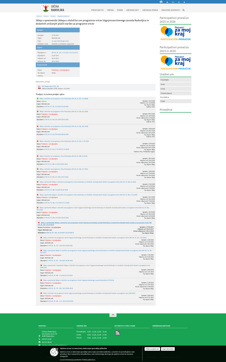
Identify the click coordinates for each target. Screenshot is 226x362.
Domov (39, 16)
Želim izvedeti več (152, 349)
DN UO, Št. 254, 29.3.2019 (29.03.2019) (57, 218)
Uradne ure (82, 326)
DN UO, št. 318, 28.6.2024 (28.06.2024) (56, 134)
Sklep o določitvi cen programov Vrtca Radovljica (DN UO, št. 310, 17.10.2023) (64, 141)
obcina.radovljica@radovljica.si (54, 345)
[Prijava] (184, 2)
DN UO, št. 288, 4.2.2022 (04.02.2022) (56, 164)
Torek (163, 84)
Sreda (163, 89)
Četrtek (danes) (166, 93)
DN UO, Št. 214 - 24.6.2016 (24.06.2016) (61, 246)
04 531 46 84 (46, 342)
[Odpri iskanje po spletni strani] (183, 10)
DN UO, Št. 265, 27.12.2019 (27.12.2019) (57, 203)
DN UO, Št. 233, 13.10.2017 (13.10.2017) (65, 53)
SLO (173, 2)
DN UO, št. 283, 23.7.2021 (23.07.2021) (56, 177)
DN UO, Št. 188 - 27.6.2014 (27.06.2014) (61, 275)
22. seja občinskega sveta (60, 41)
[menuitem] (97, 8)
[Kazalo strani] (167, 2)
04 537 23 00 (46, 339)
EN (179, 2)
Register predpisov (63, 16)
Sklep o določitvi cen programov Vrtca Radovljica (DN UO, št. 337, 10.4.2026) (63, 99)
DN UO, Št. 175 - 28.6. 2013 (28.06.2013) (61, 288)
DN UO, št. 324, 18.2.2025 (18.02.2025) (56, 120)
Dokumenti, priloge (43, 81)
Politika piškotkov (88, 360)
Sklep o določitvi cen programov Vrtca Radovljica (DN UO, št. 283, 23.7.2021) (63, 169)
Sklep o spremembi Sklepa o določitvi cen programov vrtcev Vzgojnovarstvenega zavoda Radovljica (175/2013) (78, 280)
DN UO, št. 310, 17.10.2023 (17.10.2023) (57, 149)
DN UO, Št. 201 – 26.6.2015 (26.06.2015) (61, 261)
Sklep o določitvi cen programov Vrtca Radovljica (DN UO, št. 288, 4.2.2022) (63, 156)
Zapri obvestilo (168, 349)
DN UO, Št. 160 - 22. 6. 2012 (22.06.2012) (61, 301)
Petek (163, 101)
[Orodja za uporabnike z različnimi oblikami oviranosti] (161, 2)
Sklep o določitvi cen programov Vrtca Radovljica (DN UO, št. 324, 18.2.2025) (63, 111)
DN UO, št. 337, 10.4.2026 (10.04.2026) (56, 107)
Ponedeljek (165, 80)
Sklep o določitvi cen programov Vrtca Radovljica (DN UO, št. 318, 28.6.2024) (63, 126)
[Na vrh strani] (113, 315)
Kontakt (42, 326)
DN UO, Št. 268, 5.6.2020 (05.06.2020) (56, 190)
